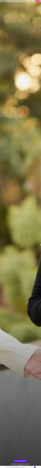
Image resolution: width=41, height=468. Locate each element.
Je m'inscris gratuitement (20, 461)
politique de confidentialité (12, 467)
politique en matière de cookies (20, 467)
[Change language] (40, 1)
